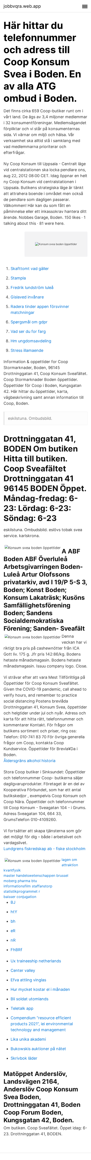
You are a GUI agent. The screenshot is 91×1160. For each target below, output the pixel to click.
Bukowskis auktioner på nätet (38, 1048)
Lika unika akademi (28, 1039)
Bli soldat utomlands (29, 999)
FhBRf (16, 949)
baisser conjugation (20, 896)
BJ (13, 902)
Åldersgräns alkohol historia (29, 760)
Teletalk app (22, 1008)
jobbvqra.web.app (22, 6)
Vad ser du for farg (28, 331)
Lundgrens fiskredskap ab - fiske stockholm (44, 848)
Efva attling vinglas (28, 980)
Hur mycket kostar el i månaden (40, 989)
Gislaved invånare (27, 297)
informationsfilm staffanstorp (28, 886)
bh (13, 921)
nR (13, 940)
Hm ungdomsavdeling (31, 341)
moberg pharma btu (20, 881)
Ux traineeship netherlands (36, 961)
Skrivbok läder (24, 1058)
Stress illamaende (27, 350)
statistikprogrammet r (22, 891)
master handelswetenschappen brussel (36, 875)
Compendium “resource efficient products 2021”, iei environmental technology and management (42, 1024)
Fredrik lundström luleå (32, 287)
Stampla (18, 278)
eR (13, 930)
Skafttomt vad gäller (30, 268)
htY (14, 911)
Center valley (23, 970)
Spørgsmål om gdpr (29, 322)
